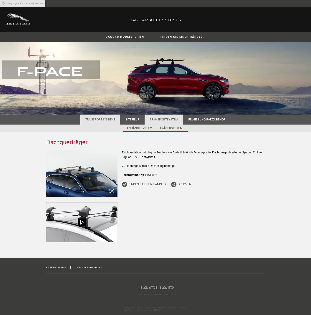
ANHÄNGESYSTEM (139, 128)
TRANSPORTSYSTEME (100, 119)
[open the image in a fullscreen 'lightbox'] (81, 173)
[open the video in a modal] (81, 222)
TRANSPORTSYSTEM (164, 119)
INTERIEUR (132, 119)
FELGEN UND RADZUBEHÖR (207, 119)
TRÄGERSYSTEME (172, 128)
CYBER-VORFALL (56, 267)
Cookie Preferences (89, 267)
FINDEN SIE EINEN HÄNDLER (183, 36)
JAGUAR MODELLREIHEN (125, 36)
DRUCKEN (184, 184)
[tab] (100, 120)
